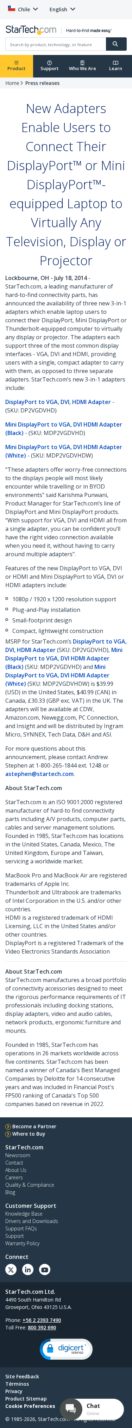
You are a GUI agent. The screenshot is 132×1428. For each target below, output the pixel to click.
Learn (115, 68)
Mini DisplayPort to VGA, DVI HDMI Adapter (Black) (63, 658)
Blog (10, 1192)
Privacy (14, 1391)
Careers (14, 1177)
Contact (14, 1162)
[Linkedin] (27, 1269)
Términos (17, 1383)
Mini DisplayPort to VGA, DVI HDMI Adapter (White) (57, 675)
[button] (66, 1349)
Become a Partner (34, 1126)
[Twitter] (11, 1269)
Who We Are (82, 68)
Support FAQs (21, 1228)
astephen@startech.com (39, 774)
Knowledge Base (24, 1213)
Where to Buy (28, 1133)
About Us (15, 1170)
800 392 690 (42, 1327)
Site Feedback (22, 1376)
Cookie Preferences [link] (30, 1406)
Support (49, 68)
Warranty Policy (22, 1243)
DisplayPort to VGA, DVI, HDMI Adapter (58, 402)
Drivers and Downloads (31, 1221)
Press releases (42, 83)
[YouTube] (44, 1269)
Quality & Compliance (29, 1184)
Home (12, 83)
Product (16, 68)
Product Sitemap (26, 1398)
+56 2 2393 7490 (42, 1320)
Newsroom (17, 1155)
